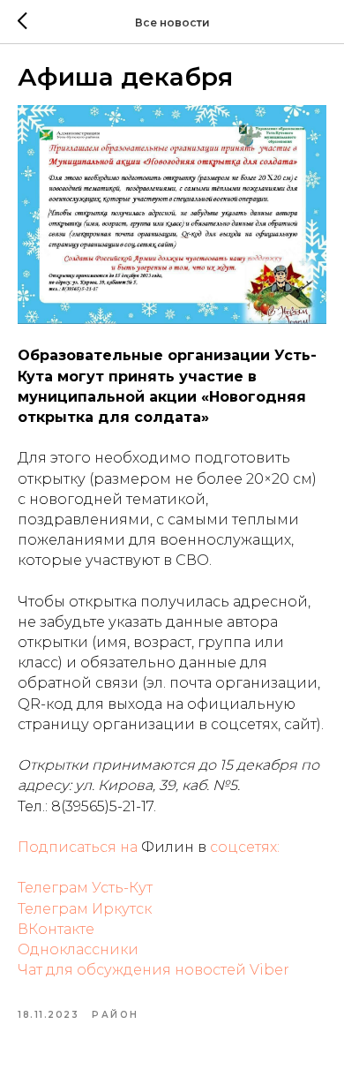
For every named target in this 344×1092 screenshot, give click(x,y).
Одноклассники (78, 949)
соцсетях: (245, 847)
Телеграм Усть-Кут (85, 887)
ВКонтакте (56, 929)
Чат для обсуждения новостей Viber (153, 969)
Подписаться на (79, 847)
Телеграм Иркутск (85, 908)
